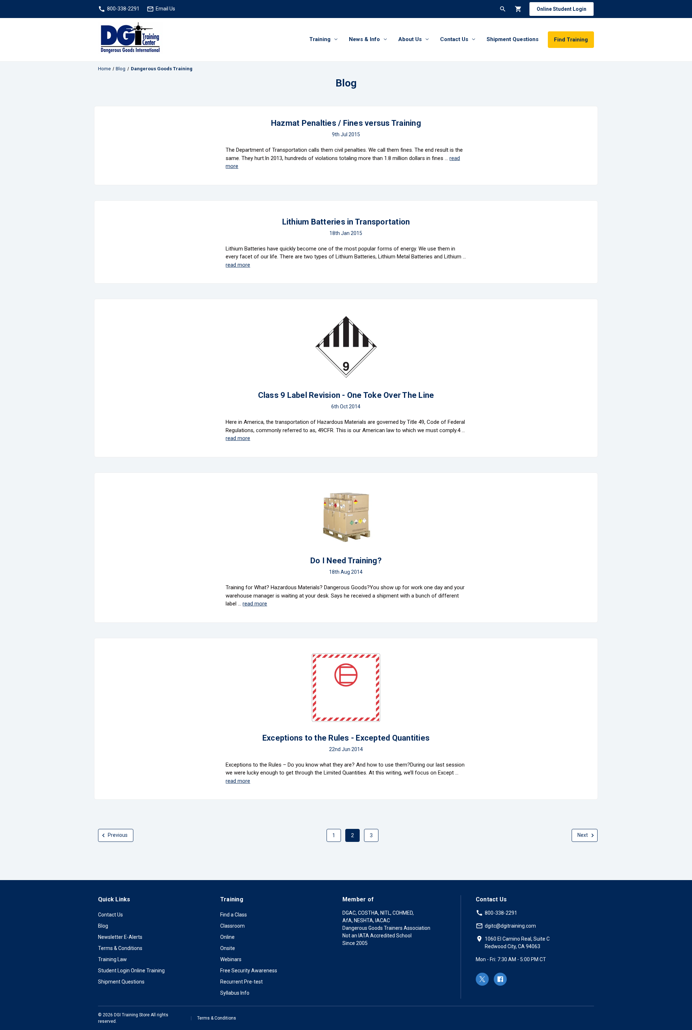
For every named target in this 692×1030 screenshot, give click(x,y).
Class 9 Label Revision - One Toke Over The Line (346, 395)
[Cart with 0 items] (517, 8)
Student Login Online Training (131, 970)
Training (320, 39)
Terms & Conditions (120, 948)
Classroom (232, 926)
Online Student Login (561, 9)
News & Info (364, 39)
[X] (482, 979)
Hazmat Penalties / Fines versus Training (346, 123)
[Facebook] (500, 979)
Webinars (230, 959)
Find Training (571, 39)
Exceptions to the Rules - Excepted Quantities (346, 737)
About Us (410, 39)
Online (227, 937)
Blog (103, 926)
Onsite (227, 948)
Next (583, 835)
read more (238, 265)
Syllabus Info (234, 993)
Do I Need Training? (346, 560)
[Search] (502, 8)
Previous (117, 835)
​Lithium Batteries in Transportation (346, 221)
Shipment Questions (512, 39)
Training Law (112, 959)
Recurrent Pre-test (241, 982)
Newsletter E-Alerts (120, 937)
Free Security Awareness (248, 970)
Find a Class (233, 915)
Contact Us (454, 39)
